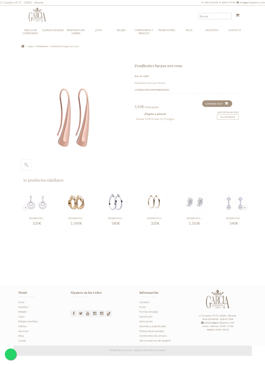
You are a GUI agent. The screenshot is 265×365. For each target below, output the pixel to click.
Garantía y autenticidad (152, 326)
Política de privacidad (151, 331)
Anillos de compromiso (30, 32)
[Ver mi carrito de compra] (236, 16)
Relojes (121, 30)
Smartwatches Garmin (76, 32)
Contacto (234, 30)
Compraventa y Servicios (143, 32)
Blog (189, 30)
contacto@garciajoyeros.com (219, 322)
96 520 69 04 (211, 319)
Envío (142, 307)
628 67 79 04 (229, 2)
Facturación (146, 321)
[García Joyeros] (125, 13)
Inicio (21, 302)
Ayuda (22, 340)
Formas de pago (148, 311)
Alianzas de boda (53, 30)
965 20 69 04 (211, 2)
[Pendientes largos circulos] (36, 202)
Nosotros (212, 30)
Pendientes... (36, 218)
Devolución (145, 316)
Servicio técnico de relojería (155, 340)
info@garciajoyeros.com (252, 2)
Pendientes (42, 46)
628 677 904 (226, 319)
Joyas (98, 30)
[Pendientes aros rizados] (76, 202)
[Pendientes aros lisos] (155, 202)
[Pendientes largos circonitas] (233, 202)
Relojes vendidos (28, 321)
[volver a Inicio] (23, 46)
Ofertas (22, 326)
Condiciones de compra (152, 335)
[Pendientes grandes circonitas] (194, 202)
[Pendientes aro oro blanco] (115, 202)
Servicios (23, 331)
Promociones (166, 30)
